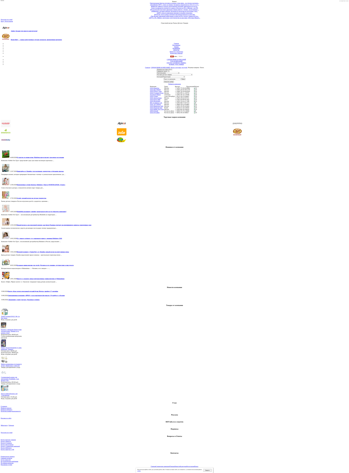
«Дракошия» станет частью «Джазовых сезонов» (24, 299)
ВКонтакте (4, 425)
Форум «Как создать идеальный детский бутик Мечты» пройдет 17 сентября (33, 291)
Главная (176, 43)
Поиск (196, 466)
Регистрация (190, 466)
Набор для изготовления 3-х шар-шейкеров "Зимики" (11, 348)
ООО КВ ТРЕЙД (155, 90)
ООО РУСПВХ (155, 112)
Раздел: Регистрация (7, 444)
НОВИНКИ (176, 48)
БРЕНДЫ (176, 50)
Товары (176, 47)
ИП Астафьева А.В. (156, 103)
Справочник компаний (163, 466)
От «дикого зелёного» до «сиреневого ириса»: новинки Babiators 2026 (39, 238)
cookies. (139, 471)
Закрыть (207, 470)
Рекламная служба (6, 464)
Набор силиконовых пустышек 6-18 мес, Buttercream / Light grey (11, 364)
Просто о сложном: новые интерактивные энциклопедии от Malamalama (40, 279)
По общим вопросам (7, 463)
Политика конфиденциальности (11, 411)
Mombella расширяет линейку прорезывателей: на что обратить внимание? (41, 211)
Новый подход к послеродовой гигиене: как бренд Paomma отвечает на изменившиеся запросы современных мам (54, 225)
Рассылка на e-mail (6, 19)
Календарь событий (176, 53)
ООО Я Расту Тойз (156, 91)
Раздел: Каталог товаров (8, 440)
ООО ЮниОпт (154, 88)
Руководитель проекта (8, 456)
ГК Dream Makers (155, 94)
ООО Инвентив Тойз (156, 106)
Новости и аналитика (176, 51)
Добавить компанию (174, 84)
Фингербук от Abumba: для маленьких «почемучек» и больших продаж (40, 171)
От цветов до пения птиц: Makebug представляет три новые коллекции (40, 157)
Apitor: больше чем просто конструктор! (24, 31)
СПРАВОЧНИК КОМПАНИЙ (176, 59)
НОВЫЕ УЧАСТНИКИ (176, 64)
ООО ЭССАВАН (155, 104)
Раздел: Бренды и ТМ (7, 449)
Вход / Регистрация (7, 21)
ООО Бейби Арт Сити (157, 109)
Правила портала (6, 408)
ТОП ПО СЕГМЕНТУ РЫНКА (176, 63)
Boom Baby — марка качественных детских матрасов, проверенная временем (36, 39)
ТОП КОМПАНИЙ (176, 61)
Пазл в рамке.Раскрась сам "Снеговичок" (9, 394)
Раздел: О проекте (6, 443)
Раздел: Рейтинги (6, 448)
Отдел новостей (6, 460)
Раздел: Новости (6, 441)
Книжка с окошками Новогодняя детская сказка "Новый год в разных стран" (11, 331)
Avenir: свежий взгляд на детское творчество (31, 198)
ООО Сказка (154, 96)
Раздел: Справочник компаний (10, 446)
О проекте (4, 406)
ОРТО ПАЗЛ (154, 111)
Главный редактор (6, 458)
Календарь (183, 466)
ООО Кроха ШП (155, 99)
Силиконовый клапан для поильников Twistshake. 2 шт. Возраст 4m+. (10, 378)
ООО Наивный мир (156, 107)
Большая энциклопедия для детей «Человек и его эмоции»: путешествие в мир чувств (45, 265)
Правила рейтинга (6, 409)
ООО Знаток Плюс (156, 98)
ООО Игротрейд (155, 101)
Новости (177, 466)
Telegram (11, 425)
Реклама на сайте (6, 418)
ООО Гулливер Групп (157, 93)
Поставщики (176, 45)
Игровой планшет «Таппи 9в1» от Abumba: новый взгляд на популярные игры (43, 252)
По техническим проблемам (9, 461)
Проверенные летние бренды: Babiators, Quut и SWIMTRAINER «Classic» (41, 185)
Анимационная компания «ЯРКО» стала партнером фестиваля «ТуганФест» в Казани (36, 295)
